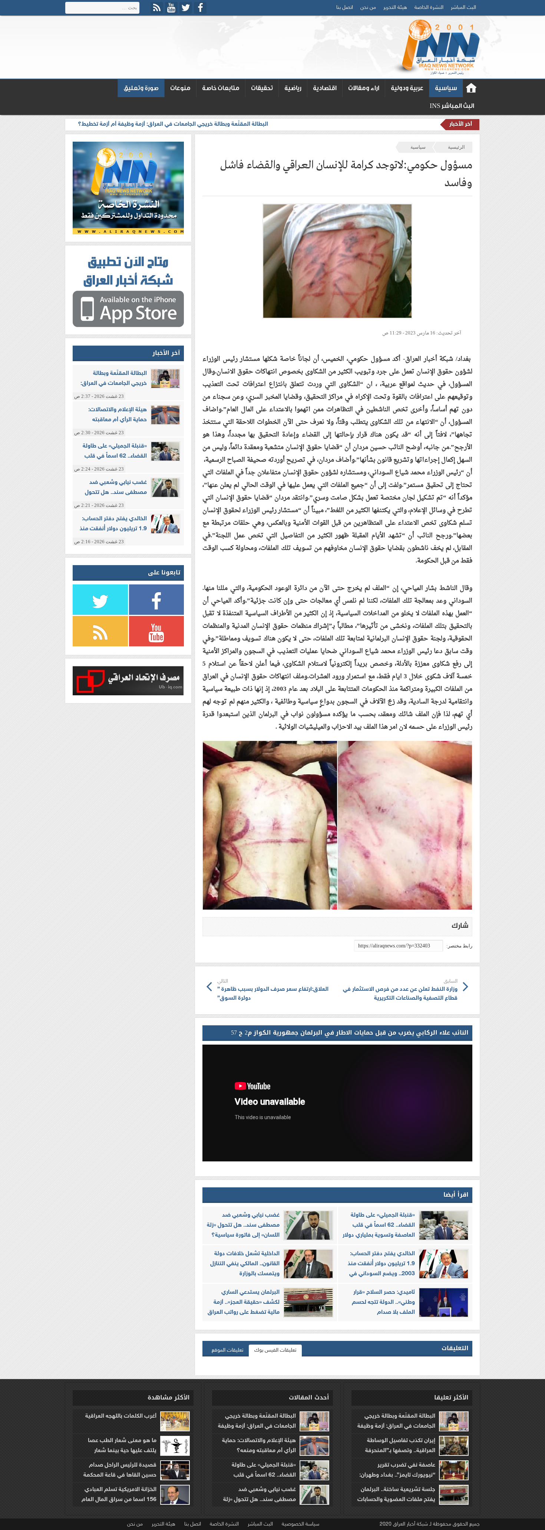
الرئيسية (456, 147)
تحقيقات (262, 88)
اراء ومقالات (363, 88)
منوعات (180, 88)
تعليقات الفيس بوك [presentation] (275, 1350)
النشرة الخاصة (428, 7)
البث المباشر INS (452, 105)
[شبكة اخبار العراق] (435, 47)
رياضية (292, 88)
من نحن (368, 7)
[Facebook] (200, 8)
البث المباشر (463, 7)
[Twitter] (185, 8)
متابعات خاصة (221, 88)
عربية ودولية (407, 88)
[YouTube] (171, 8)
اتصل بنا (344, 7)
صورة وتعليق (141, 88)
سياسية (446, 88)
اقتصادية (325, 88)
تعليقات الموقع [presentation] (227, 1350)
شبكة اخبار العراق (471, 88)
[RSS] (157, 8)
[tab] (275, 1350)
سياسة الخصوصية (300, 1524)
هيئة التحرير (395, 7)
